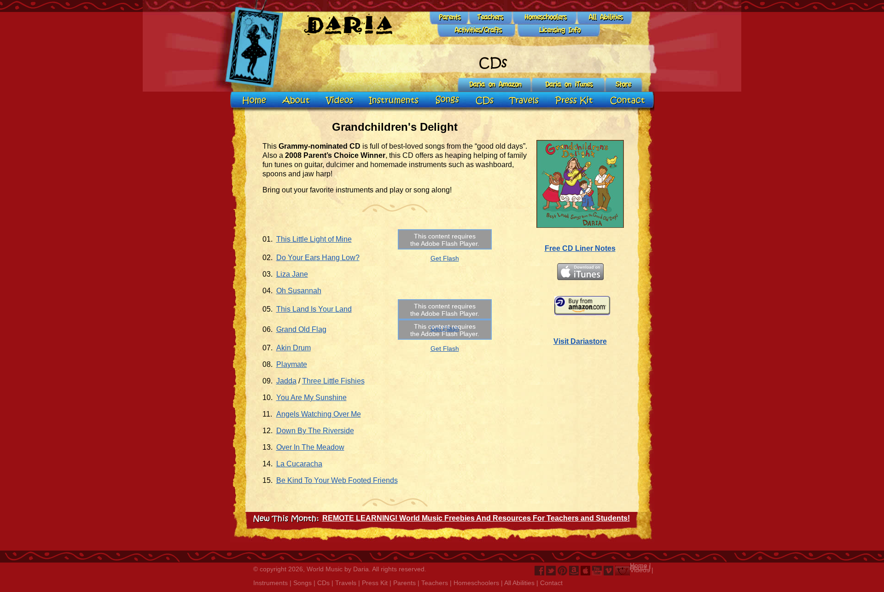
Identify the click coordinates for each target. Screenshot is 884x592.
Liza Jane (292, 274)
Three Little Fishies (333, 381)
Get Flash (444, 258)
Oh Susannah (298, 291)
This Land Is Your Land (314, 309)
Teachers (434, 582)
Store (623, 85)
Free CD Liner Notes (580, 248)
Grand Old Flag (301, 329)
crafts (478, 31)
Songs (302, 582)
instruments (394, 101)
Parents (404, 582)
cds (485, 101)
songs (448, 101)
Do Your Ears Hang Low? (318, 257)
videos (340, 101)
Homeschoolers (476, 582)
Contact (551, 582)
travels (524, 101)
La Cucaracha (299, 464)
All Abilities (519, 582)
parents (442, 18)
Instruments (270, 582)
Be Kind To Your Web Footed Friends (337, 480)
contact (626, 101)
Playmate (291, 364)
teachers (483, 18)
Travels (345, 582)
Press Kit (375, 582)
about (297, 101)
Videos (640, 570)
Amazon (495, 85)
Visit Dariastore (580, 341)
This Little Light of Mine (314, 239)
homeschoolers (538, 18)
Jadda (286, 381)
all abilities (598, 18)
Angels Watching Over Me (318, 414)
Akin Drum (293, 348)
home (253, 101)
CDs (323, 582)
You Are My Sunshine (311, 397)
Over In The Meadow (310, 447)
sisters (559, 31)
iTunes (568, 85)
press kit (573, 101)
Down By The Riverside (315, 431)
